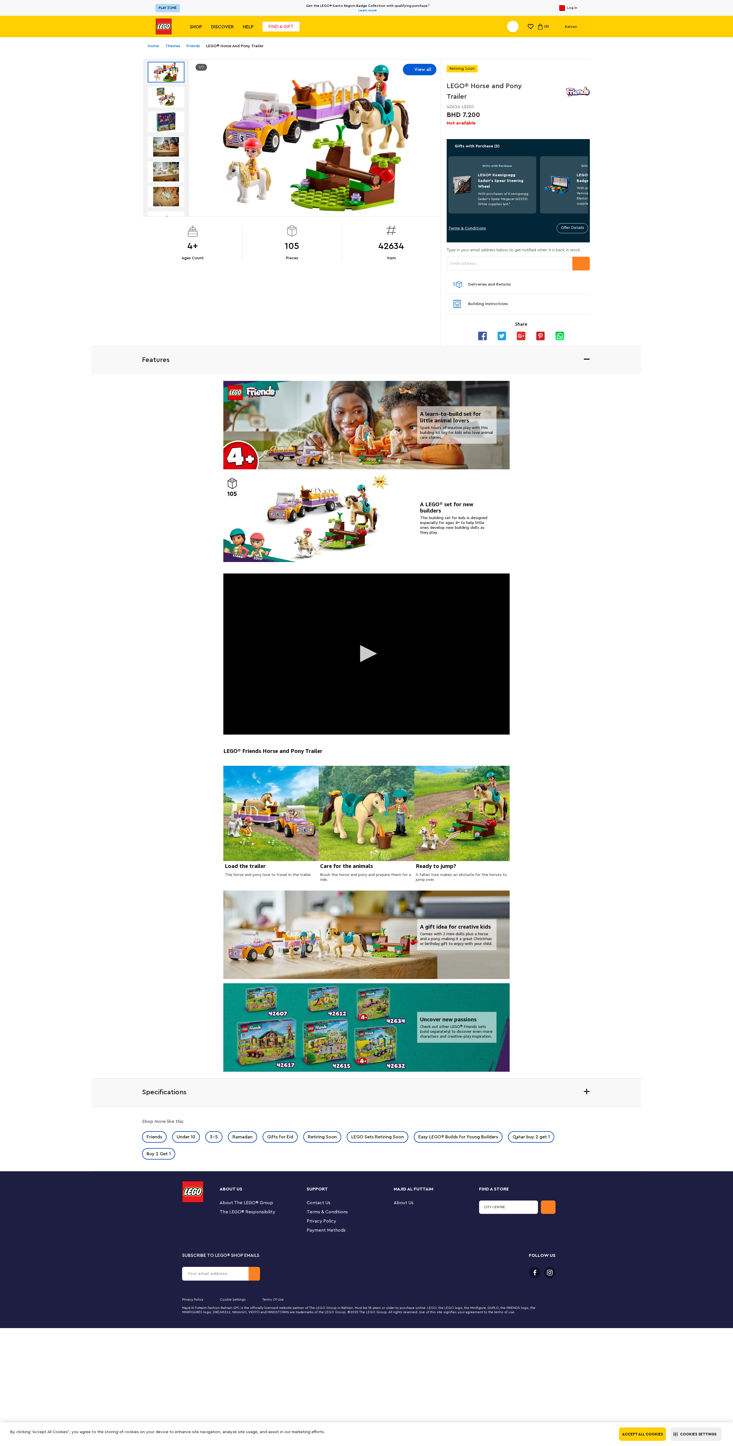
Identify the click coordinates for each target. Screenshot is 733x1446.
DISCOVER (222, 27)
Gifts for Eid (280, 1137)
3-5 (214, 1137)
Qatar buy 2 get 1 (531, 1137)
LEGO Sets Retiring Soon (377, 1137)
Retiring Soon (322, 1137)
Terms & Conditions (467, 228)
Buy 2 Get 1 (159, 1154)
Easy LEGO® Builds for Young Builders (458, 1137)
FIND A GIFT (281, 26)
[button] (696, 1434)
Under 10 (186, 1137)
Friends (154, 1137)
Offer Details (572, 228)
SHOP (196, 27)
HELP (248, 27)
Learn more (367, 10)
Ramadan (242, 1137)
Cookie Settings (233, 1299)
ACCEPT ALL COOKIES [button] (642, 1434)
